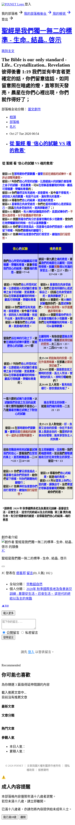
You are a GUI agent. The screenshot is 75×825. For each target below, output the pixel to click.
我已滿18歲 (9, 817)
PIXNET (18, 765)
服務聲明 (43, 769)
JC (3, 550)
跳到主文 (8, 51)
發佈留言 (8, 637)
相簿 (13, 117)
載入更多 (8, 613)
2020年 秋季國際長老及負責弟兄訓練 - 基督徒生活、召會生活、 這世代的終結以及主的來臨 (41, 593)
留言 (30, 573)
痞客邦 (21, 573)
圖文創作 (34, 109)
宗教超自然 (34, 584)
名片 (13, 126)
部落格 (14, 122)
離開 (23, 817)
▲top (5, 605)
